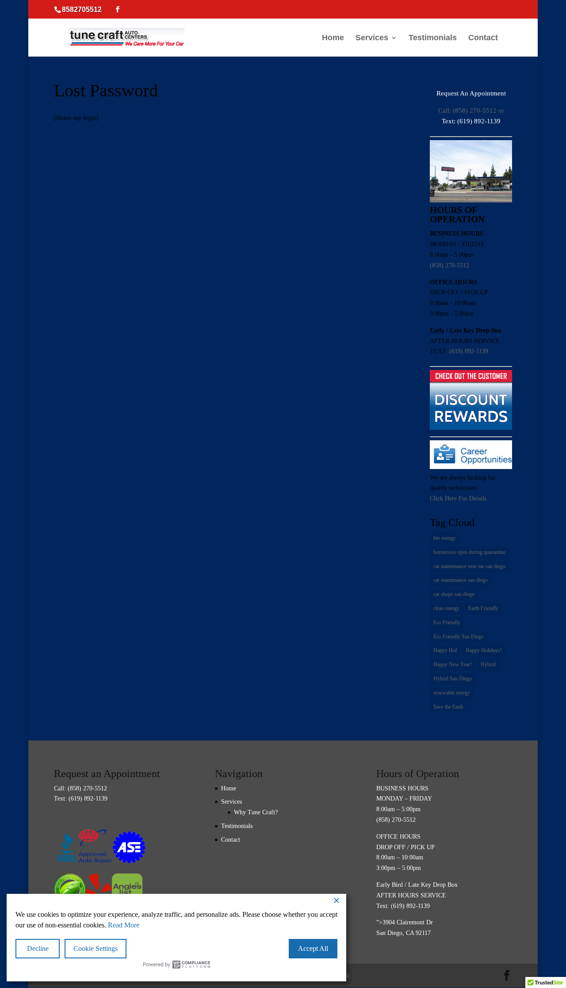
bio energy (444, 538)
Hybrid (488, 664)
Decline (38, 948)
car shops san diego (453, 594)
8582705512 (82, 9)
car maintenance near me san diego (469, 566)
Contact (483, 38)
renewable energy (451, 693)
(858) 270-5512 (449, 265)
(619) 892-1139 (468, 351)
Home (333, 38)
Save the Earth (448, 707)
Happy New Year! (452, 664)
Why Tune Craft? (256, 812)
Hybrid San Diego (452, 678)
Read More (123, 925)
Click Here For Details (458, 498)
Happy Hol (445, 650)
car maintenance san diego (460, 580)
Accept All (313, 948)
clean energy (446, 608)
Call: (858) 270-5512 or (471, 110)
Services (372, 38)
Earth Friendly (483, 608)
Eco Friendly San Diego (458, 636)
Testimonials (433, 38)
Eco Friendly (446, 622)
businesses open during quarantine (469, 552)
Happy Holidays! (484, 650)
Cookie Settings (95, 948)
